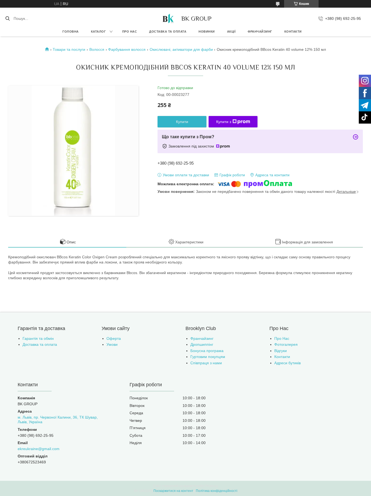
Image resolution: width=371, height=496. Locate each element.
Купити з (223, 122)
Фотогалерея (286, 344)
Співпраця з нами (206, 363)
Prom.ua (211, 486)
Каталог (98, 31)
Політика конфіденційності (216, 491)
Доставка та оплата (167, 31)
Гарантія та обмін (38, 338)
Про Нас (281, 338)
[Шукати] (7, 18)
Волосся (96, 49)
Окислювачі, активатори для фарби (181, 49)
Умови (112, 344)
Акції (231, 31)
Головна (70, 31)
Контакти (293, 31)
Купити (182, 122)
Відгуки (280, 351)
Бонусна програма (207, 351)
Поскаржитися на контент (173, 491)
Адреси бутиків (287, 363)
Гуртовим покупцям (207, 356)
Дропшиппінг (201, 344)
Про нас (129, 31)
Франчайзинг (260, 31)
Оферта (113, 338)
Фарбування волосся (127, 49)
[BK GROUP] (168, 18)
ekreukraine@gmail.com (38, 449)
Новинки (207, 31)
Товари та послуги (69, 49)
